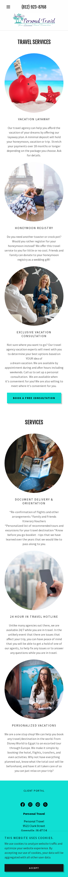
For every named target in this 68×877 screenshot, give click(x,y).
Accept (34, 868)
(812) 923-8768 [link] (34, 7)
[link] (34, 19)
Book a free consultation (34, 398)
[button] (9, 7)
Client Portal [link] (34, 790)
